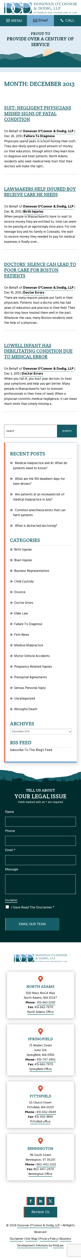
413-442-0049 (46, 1112)
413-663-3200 (46, 1002)
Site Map (31, 1238)
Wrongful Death (25, 709)
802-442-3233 (46, 1164)
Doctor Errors (33, 292)
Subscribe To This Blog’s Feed (31, 750)
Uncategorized (24, 698)
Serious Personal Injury (30, 688)
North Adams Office (40, 1012)
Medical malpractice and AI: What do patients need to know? (40, 466)
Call (69, 21)
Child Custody (24, 581)
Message (11, 869)
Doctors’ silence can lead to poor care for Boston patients (40, 270)
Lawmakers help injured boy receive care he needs (40, 192)
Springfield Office (40, 1069)
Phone (10, 831)
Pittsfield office (40, 1121)
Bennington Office (40, 1174)
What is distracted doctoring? (36, 526)
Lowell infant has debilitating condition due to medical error (38, 351)
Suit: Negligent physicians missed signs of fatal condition (37, 113)
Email (10, 850)
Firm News (21, 634)
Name (9, 812)
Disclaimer (11, 900)
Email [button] (43, 20)
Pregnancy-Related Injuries (33, 666)
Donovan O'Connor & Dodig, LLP (48, 131)
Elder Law (21, 613)
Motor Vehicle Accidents (32, 656)
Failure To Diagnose (39, 136)
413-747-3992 (46, 1059)
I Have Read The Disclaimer (32, 907)
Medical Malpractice (28, 645)
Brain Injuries (23, 560)
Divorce (19, 592)
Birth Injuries (33, 211)
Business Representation (31, 571)
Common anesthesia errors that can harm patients (39, 513)
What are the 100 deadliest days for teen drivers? (39, 481)
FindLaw (58, 1245)
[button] (13, 19)
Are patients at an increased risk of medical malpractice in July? (38, 497)
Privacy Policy (49, 1238)
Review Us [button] (40, 1212)
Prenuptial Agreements (30, 677)
